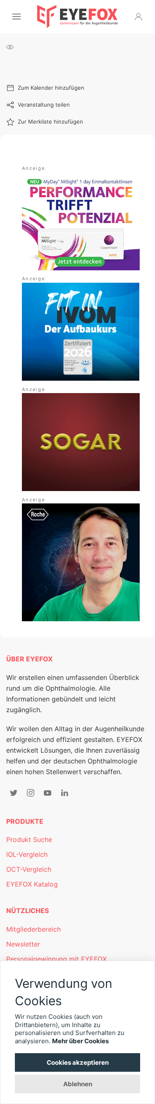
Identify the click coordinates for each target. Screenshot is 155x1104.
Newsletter (23, 944)
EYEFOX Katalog (32, 884)
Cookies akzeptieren (78, 1062)
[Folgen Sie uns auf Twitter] (13, 792)
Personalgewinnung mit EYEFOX (56, 959)
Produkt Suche (29, 839)
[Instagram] (30, 792)
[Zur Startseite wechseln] (77, 16)
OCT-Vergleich (28, 869)
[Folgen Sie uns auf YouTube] (47, 792)
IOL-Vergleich (27, 854)
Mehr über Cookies (80, 1041)
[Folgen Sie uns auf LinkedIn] (64, 792)
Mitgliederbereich (33, 929)
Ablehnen (77, 1084)
